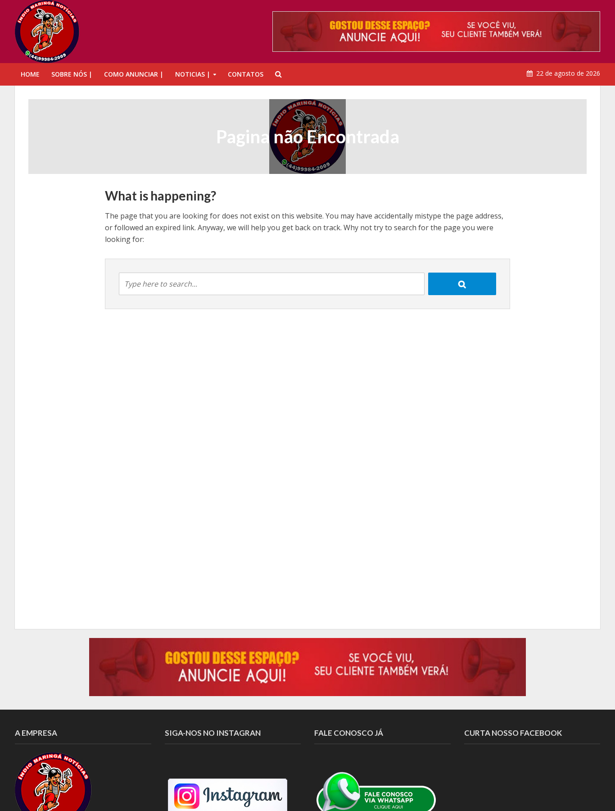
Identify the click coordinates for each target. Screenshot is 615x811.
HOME (30, 74)
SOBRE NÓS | (71, 74)
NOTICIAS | (192, 74)
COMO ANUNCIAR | (133, 74)
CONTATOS (245, 74)
